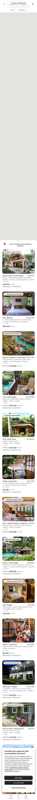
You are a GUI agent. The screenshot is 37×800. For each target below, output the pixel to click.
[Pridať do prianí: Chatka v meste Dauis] (32, 457)
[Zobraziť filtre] (33, 4)
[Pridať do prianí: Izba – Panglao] (32, 581)
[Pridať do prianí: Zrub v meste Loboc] (32, 415)
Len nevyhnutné (19, 783)
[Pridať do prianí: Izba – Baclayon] (32, 294)
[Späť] (4, 4)
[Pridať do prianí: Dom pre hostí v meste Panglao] (32, 251)
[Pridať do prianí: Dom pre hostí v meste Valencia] (32, 704)
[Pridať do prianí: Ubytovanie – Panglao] (32, 662)
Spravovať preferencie (18, 788)
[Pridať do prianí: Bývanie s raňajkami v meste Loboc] (32, 333)
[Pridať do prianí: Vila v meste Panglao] (32, 373)
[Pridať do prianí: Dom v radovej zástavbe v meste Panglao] (32, 499)
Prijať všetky (18, 778)
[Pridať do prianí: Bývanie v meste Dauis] (32, 746)
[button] (6, 284)
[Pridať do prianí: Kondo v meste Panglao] (32, 539)
